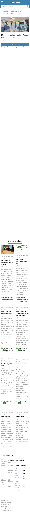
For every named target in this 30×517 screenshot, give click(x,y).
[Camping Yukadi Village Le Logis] (18, 487)
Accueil (5, 10)
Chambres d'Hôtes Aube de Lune (17, 460)
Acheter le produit (15, 44)
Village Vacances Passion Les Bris (21, 465)
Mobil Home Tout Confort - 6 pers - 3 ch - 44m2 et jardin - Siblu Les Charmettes (24, 470)
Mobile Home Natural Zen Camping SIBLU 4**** (7, 364)
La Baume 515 (5, 416)
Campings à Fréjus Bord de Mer (12, 13)
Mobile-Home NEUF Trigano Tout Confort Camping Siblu (22, 313)
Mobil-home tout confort (21, 364)
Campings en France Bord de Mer (12, 11)
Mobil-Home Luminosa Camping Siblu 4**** (22, 261)
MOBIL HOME (20, 416)
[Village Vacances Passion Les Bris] (11, 469)
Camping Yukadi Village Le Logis (24, 484)
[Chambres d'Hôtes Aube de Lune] (4, 463)
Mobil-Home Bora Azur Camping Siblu (7, 312)
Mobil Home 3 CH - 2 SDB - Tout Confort (24, 473)
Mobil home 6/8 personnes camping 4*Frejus (7, 262)
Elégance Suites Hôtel (24, 479)
